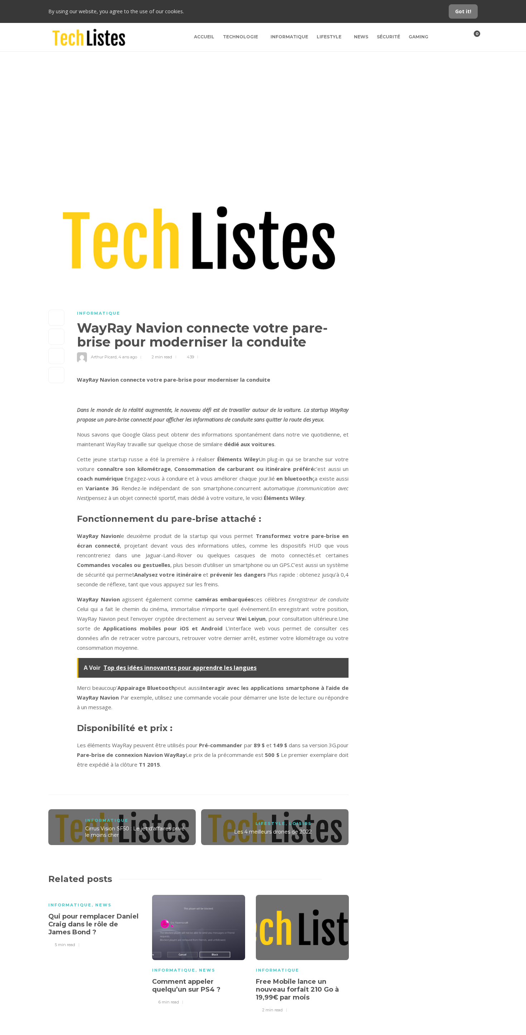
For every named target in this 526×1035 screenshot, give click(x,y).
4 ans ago (127, 356)
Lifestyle (329, 36)
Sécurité (388, 36)
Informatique (289, 36)
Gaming (418, 36)
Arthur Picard (104, 356)
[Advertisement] (263, 105)
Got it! (463, 11)
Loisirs (300, 823)
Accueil (204, 36)
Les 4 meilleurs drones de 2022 (273, 832)
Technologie (240, 36)
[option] (95, 920)
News (361, 36)
